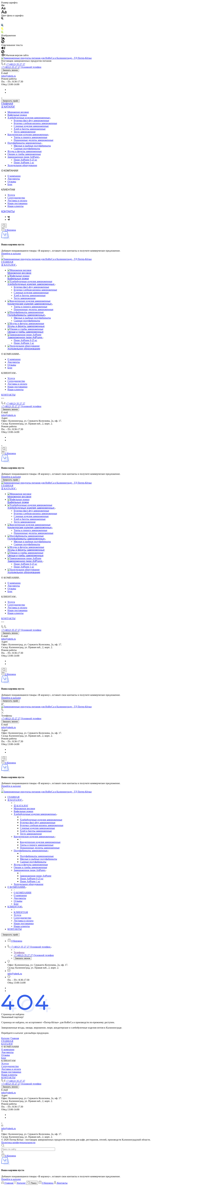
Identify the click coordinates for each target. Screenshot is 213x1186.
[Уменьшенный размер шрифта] (2, 5)
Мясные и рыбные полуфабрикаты (32, 145)
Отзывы (11, 181)
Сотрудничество (16, 197)
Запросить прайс (10, 101)
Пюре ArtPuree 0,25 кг (25, 159)
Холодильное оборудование (22, 165)
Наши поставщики (17, 203)
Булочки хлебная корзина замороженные (35, 123)
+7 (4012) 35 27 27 (15, 64)
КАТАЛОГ (7, 1044)
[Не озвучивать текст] (2, 52)
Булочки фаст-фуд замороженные (31, 120)
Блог (9, 184)
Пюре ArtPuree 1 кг (24, 162)
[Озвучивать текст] (3, 48)
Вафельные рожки (17, 115)
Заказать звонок (10, 70)
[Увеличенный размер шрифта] (4, 12)
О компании (14, 176)
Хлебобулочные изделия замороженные (28, 117)
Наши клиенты (15, 206)
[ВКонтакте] (8, 216)
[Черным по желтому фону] (2, 29)
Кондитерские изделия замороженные (28, 134)
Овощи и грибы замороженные (24, 154)
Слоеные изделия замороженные (31, 126)
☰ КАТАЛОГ (8, 106)
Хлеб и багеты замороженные (30, 129)
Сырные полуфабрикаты (27, 148)
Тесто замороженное (25, 131)
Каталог (5, 1038)
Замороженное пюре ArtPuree (23, 157)
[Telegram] (8, 219)
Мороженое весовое (18, 112)
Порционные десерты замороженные (33, 140)
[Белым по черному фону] (2, 22)
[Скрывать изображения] (2, 42)
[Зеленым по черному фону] (2, 32)
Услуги (11, 195)
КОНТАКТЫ (8, 211)
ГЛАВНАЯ (7, 103)
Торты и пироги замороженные (30, 137)
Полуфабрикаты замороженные (24, 143)
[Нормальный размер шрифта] (3, 8)
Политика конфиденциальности (18, 1142)
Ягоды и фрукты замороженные (24, 151)
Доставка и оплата (17, 200)
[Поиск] (4, 226)
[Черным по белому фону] (2, 19)
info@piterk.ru (8, 76)
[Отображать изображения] (3, 38)
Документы (13, 178)
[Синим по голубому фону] (2, 25)
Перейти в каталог (11, 253)
